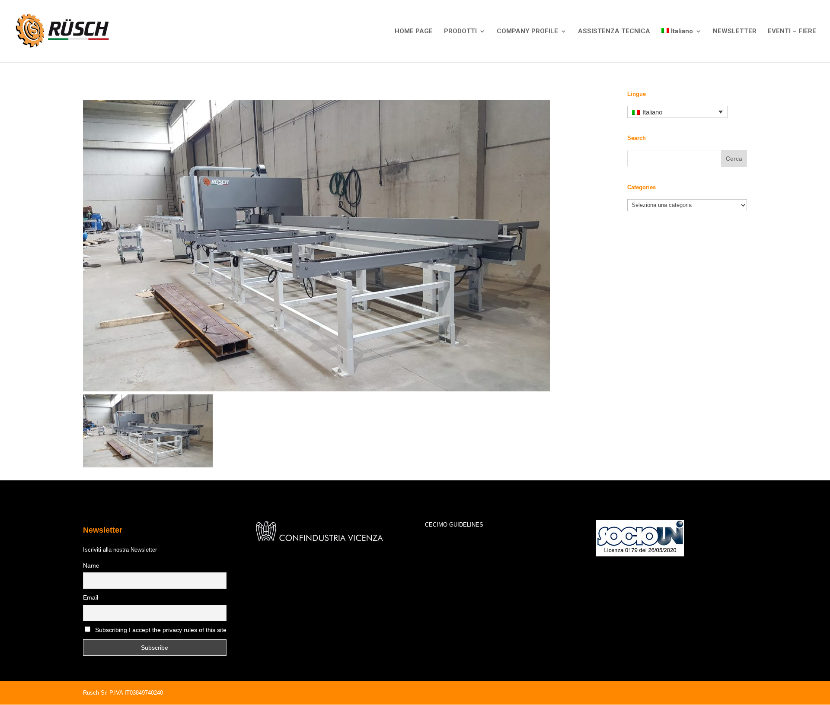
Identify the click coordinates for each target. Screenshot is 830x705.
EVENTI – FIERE (792, 31)
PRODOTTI (460, 31)
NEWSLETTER (735, 31)
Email (90, 597)
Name (91, 565)
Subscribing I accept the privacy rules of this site (161, 629)
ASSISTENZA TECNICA (614, 31)
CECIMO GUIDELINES (454, 524)
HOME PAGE (414, 31)
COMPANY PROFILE (527, 31)
